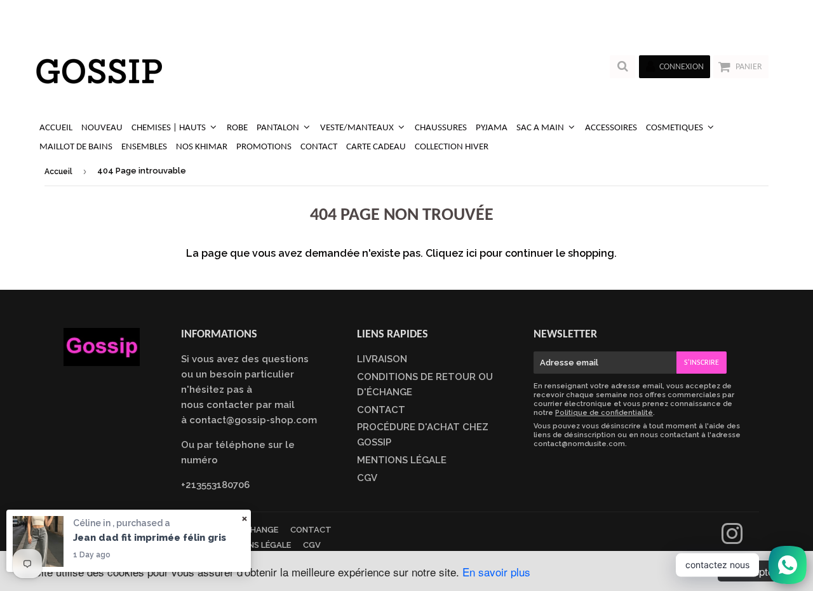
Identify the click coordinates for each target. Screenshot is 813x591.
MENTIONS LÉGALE (402, 460)
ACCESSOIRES (611, 128)
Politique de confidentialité (604, 413)
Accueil (58, 171)
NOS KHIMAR (201, 147)
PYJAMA (491, 128)
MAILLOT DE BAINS (75, 147)
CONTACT (318, 147)
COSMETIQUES (675, 128)
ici (471, 253)
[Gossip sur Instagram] (732, 539)
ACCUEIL (55, 128)
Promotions (264, 147)
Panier (749, 67)
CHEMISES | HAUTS (169, 128)
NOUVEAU (102, 128)
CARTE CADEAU (376, 147)
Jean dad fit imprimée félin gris (149, 537)
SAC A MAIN (541, 128)
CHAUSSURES (441, 128)
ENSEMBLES (144, 147)
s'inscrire (701, 363)
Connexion (681, 67)
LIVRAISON (382, 359)
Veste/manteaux (358, 128)
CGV (367, 478)
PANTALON (279, 128)
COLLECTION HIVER (451, 147)
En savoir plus (496, 572)
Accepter (756, 571)
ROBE (237, 128)
